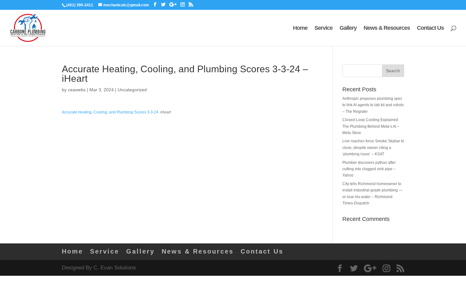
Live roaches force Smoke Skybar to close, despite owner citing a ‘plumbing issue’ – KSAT (373, 147)
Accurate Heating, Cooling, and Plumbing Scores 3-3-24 (110, 112)
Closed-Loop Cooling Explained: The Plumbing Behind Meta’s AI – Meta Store (370, 126)
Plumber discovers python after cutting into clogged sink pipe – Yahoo (369, 169)
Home (300, 28)
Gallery (348, 28)
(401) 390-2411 (79, 5)
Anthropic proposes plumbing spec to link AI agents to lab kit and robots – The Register (373, 105)
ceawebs (77, 89)
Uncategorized (132, 89)
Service (323, 28)
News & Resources (387, 28)
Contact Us (430, 28)
